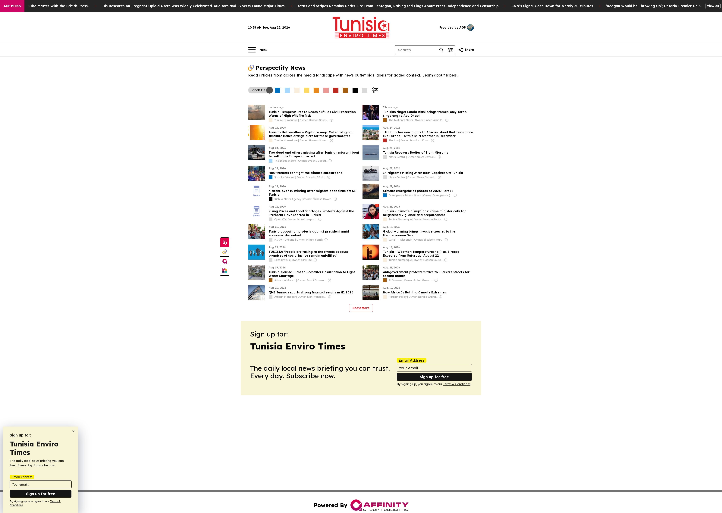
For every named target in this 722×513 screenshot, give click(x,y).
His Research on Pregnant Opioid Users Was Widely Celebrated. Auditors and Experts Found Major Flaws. (193, 6)
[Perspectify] (224, 252)
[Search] (441, 49)
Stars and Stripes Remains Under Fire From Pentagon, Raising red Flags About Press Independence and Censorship (398, 6)
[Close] (73, 431)
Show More (361, 308)
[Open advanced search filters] (450, 49)
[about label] (270, 120)
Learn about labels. (440, 75)
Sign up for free (434, 376)
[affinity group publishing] (224, 261)
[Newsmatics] (224, 270)
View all (713, 6)
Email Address (412, 360)
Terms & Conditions (456, 384)
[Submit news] (224, 242)
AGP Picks (12, 6)
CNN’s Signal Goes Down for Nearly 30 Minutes (552, 6)
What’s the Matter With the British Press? (53, 6)
